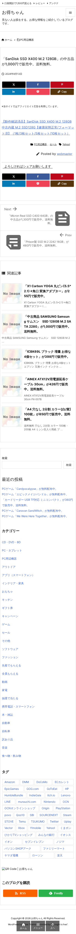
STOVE (8, 821)
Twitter (54, 821)
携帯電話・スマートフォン (18, 706)
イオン (8, 841)
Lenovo (65, 795)
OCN (66, 801)
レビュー (40, 3)
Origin (45, 808)
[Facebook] (38, 85)
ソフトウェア (10, 649)
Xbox (21, 828)
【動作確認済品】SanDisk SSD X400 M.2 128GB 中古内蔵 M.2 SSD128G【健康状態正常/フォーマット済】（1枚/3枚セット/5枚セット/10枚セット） (38, 127)
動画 (4, 681)
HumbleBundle (13, 795)
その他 (6, 640)
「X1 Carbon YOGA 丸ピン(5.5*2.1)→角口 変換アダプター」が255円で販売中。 (47, 291)
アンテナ (53, 3)
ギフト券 (7, 607)
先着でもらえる (11, 665)
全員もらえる (10, 673)
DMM (25, 782)
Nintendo (49, 801)
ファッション (10, 657)
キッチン (7, 599)
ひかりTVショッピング (18, 834)
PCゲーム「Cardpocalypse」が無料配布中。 (30, 488)
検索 (4, 458)
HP (67, 788)
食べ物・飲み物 (11, 755)
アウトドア (9, 566)
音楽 (4, 747)
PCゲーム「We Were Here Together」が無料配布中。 (35, 516)
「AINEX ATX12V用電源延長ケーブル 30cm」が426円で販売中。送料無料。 (46, 384)
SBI (32, 815)
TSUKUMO (38, 821)
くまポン (65, 828)
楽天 (60, 855)
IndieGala (35, 795)
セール (53, 144)
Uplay (67, 821)
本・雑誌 (7, 714)
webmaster (64, 154)
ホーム (8, 39)
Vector (8, 828)
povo (7, 815)
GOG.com (33, 788)
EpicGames (11, 788)
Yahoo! (66, 144)
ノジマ (60, 841)
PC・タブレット (12, 550)
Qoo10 (20, 815)
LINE (7, 801)
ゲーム (6, 624)
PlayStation (63, 808)
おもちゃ (7, 591)
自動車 (6, 723)
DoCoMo (41, 782)
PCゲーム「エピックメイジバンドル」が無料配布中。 (35, 494)
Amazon (9, 782)
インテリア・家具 (13, 583)
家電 (4, 690)
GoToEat (52, 788)
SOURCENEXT (49, 815)
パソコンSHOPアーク (17, 848)
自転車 (6, 731)
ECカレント (62, 782)
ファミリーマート (54, 848)
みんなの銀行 (46, 834)
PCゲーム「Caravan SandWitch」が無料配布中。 (33, 510)
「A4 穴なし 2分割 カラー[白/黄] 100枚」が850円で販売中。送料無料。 (47, 414)
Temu (22, 821)
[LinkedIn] (14, 92)
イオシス (65, 834)
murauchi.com (27, 801)
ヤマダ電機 (11, 855)
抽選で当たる (10, 698)
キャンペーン (10, 616)
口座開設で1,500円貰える (18, 3)
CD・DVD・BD (11, 542)
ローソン (37, 855)
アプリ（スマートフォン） (18, 575)
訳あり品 (7, 739)
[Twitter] (14, 85)
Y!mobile (35, 828)
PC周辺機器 (27, 39)
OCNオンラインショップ (19, 808)
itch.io (51, 795)
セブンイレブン (34, 841)
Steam (67, 815)
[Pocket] (38, 92)
